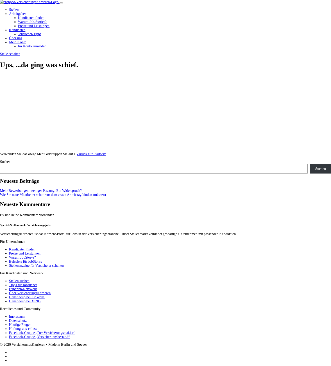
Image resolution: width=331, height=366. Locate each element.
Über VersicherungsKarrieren (30, 293)
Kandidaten (17, 30)
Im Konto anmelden (32, 46)
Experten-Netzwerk (23, 289)
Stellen (14, 10)
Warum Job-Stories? (32, 22)
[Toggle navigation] (61, 3)
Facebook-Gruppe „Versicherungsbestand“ (39, 337)
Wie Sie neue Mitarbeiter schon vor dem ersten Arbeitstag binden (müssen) (53, 195)
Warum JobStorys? (22, 257)
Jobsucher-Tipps (29, 34)
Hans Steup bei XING (25, 301)
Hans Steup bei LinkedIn (27, 297)
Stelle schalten (10, 54)
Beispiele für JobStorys (25, 261)
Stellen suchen (19, 281)
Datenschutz (18, 320)
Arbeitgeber (17, 14)
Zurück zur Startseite (91, 154)
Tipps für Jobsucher (23, 285)
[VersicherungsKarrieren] (29, 2)
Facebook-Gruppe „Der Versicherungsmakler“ (42, 333)
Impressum (17, 316)
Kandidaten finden (31, 18)
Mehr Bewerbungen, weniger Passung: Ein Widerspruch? (41, 190)
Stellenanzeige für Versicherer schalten (36, 265)
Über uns (15, 38)
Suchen (5, 162)
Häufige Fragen (20, 325)
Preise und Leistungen (34, 26)
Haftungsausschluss (23, 329)
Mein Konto (17, 42)
